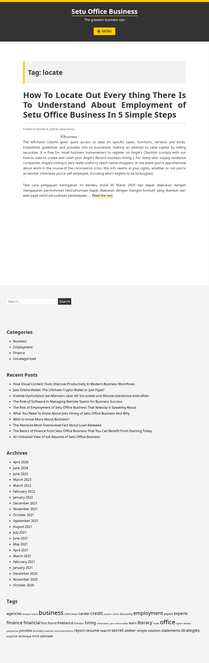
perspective (12, 631)
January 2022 (23, 497)
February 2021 (24, 561)
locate (156, 623)
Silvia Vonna (66, 129)
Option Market (183, 623)
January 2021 (23, 567)
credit (96, 613)
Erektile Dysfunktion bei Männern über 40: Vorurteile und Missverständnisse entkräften (81, 396)
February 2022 (24, 491)
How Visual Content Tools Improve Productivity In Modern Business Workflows (74, 384)
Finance (19, 353)
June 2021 (20, 538)
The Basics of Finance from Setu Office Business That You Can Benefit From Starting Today (82, 431)
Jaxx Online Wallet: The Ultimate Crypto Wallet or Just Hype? (58, 390)
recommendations (63, 631)
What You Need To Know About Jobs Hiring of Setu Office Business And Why (71, 413)
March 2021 (22, 556)
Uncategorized (24, 358)
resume (92, 630)
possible (25, 630)
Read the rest (102, 195)
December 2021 (25, 503)
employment (148, 613)
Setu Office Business (104, 11)
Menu (107, 31)
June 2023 (20, 474)
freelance (65, 622)
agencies (14, 613)
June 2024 (20, 468)
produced (49, 631)
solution (154, 630)
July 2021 (20, 532)
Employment (23, 347)
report (79, 630)
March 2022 (22, 485)
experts (181, 613)
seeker (130, 630)
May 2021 (20, 544)
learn (133, 623)
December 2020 (25, 573)
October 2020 (23, 585)
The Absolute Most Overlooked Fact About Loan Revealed (57, 425)
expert (168, 614)
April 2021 (20, 550)
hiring (90, 622)
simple (142, 630)
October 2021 (23, 515)
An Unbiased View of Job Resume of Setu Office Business (56, 437)
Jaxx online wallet (119, 623)
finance (15, 622)
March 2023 (22, 479)
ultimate (46, 636)
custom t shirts (111, 614)
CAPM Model (71, 614)
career (84, 613)
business (51, 613)
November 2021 (25, 509)
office (167, 622)
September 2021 (25, 520)
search (105, 630)
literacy (145, 622)
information (103, 623)
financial (31, 622)
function (79, 623)
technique (24, 636)
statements (170, 630)
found (52, 623)
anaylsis (27, 614)
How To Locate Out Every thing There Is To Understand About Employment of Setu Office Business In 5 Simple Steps (104, 104)
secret (117, 630)
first (44, 623)
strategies (190, 630)
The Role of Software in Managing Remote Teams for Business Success (67, 401)
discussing (126, 614)
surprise (12, 636)
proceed (38, 631)
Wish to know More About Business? (41, 419)
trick (35, 636)
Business (20, 341)
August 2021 (22, 526)
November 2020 (25, 579)
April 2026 (20, 462)
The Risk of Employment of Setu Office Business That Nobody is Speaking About (74, 407)
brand (35, 614)
